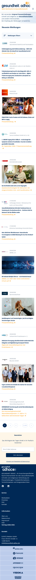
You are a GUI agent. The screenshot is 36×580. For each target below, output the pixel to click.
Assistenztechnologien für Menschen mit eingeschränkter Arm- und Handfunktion (16, 189)
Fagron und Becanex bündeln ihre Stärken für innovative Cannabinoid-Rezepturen (17, 386)
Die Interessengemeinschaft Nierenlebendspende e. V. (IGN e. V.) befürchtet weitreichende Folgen (14, 413)
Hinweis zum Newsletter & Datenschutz (18, 461)
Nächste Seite (31, 425)
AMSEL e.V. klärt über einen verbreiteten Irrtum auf (16, 280)
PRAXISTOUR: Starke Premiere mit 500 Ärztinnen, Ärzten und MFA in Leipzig (18, 118)
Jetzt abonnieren (18, 455)
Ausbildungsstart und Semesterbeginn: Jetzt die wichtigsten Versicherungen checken (17, 319)
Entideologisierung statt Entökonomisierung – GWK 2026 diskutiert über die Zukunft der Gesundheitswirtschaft (17, 50)
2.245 (25, 425)
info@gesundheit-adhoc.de (11, 543)
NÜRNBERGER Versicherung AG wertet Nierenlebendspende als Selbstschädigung (17, 408)
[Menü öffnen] (33, 9)
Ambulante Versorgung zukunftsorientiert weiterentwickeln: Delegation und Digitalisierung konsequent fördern (18, 342)
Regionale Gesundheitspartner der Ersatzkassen (13, 346)
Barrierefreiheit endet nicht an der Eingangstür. (14, 186)
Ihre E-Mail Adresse (9, 449)
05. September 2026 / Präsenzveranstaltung (17, 146)
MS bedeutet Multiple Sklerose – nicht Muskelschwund (16, 276)
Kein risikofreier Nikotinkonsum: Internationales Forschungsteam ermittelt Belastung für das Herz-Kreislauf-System (17, 235)
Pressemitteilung (7, 53)
